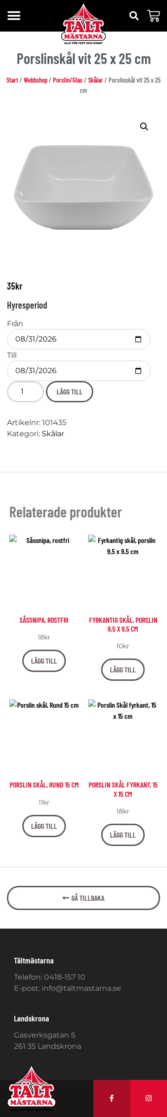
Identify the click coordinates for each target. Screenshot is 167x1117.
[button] (13, 16)
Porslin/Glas (68, 80)
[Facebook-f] (111, 1098)
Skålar (95, 80)
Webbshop (35, 80)
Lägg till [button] (44, 660)
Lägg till (70, 391)
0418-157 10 (64, 977)
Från (15, 324)
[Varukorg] (153, 16)
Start (12, 80)
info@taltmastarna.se (81, 988)
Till (12, 355)
